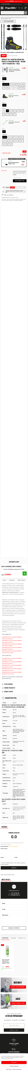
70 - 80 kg (20, 715)
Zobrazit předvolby (14, 1066)
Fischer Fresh (19, 790)
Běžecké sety (18, 17)
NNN (14, 745)
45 (13, 774)
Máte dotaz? (21, 580)
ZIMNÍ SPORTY (7, 17)
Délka (3, 81)
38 (13, 773)
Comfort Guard (16, 789)
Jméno (2, 857)
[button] (19, 8)
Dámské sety (11, 200)
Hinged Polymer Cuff (19, 792)
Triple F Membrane (17, 796)
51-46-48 (15, 720)
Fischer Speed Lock (17, 791)
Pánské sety (23, 17)
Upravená (15, 738)
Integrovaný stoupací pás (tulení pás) (18, 742)
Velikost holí (4, 134)
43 (21, 773)
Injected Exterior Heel (18, 793)
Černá (14, 723)
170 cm (14, 819)
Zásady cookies (9, 1069)
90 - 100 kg (18, 716)
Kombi (14, 777)
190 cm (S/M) (20, 731)
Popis (4, 580)
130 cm (18, 816)
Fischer (14, 755)
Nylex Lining (15, 794)
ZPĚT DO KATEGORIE (9, 21)
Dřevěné (15, 735)
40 (16, 773)
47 (16, 774)
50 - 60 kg (15, 715)
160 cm (18, 818)
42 (20, 773)
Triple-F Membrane (17, 783)
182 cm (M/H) (19, 730)
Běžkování (13, 17)
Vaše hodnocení (5, 846)
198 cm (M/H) (16, 732)
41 (18, 773)
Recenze (12, 580)
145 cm (18, 817)
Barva (3, 76)
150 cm (22, 817)
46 (15, 774)
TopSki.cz (2, 17)
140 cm (14, 817)
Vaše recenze (4, 848)
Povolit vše (14, 1062)
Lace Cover (21, 793)
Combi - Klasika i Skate (18, 765)
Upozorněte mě (19, 180)
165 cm (22, 818)
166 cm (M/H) (16, 729)
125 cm (14, 816)
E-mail (15, 857)
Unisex (14, 712)
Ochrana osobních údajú (16, 1069)
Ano (14, 748)
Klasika (14, 726)
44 (23, 773)
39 (15, 773)
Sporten (14, 702)
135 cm (22, 816)
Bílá (14, 813)
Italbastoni (15, 804)
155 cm (14, 818)
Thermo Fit (15, 786)
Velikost (3, 108)
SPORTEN (15, 200)
